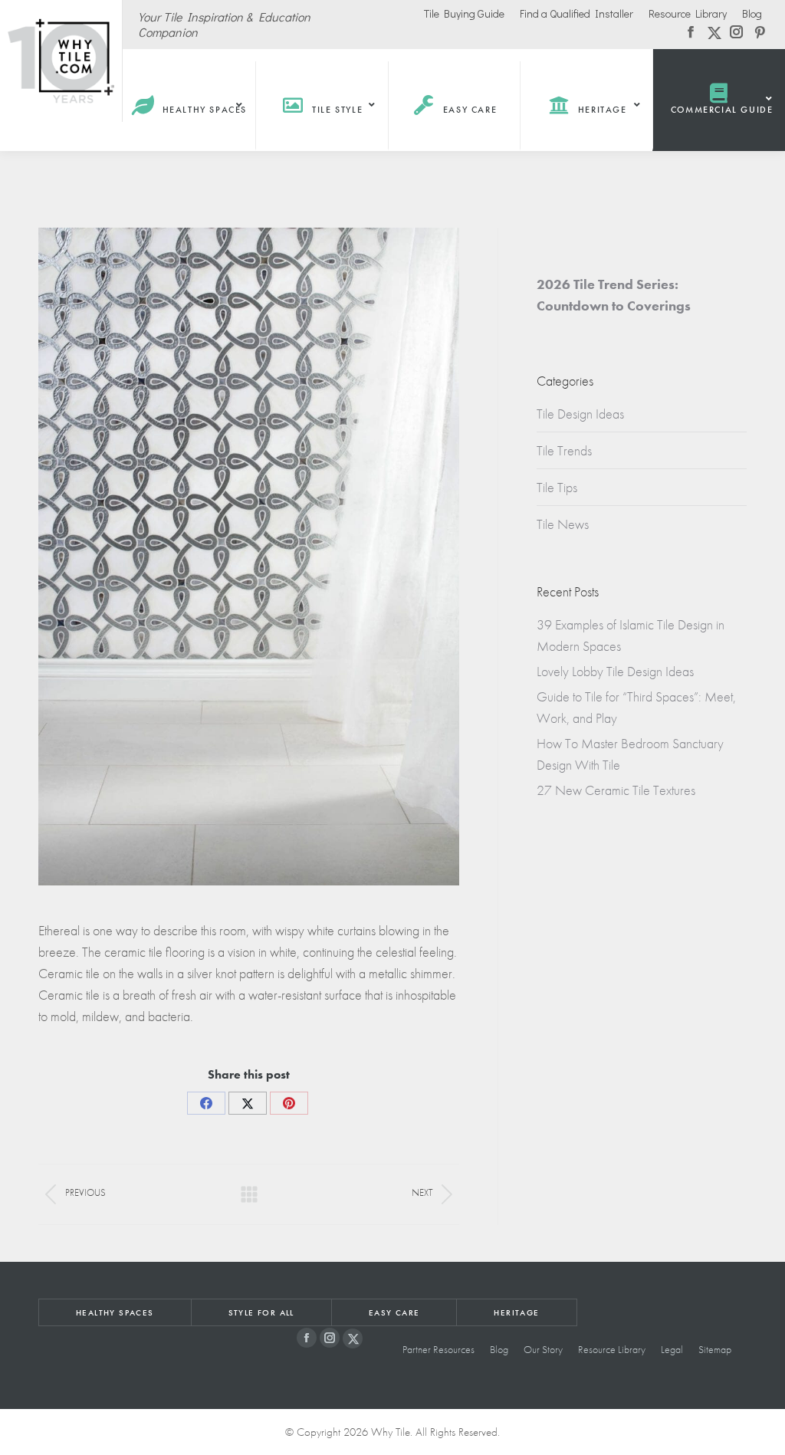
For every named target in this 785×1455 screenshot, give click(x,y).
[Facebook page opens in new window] (307, 1338)
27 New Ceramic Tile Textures (616, 790)
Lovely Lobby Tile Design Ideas (615, 671)
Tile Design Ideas (580, 413)
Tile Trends (564, 450)
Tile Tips (557, 487)
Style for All (261, 1312)
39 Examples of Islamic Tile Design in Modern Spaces (630, 635)
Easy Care (394, 1312)
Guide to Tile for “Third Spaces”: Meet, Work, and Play (636, 707)
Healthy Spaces (115, 1312)
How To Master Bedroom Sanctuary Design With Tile (630, 753)
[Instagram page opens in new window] (330, 1338)
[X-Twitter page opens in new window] (353, 1338)
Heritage (516, 1312)
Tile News (563, 524)
